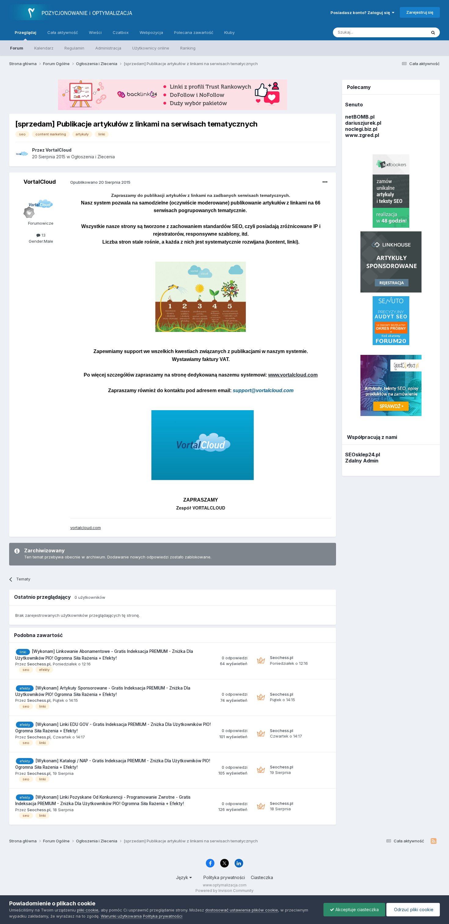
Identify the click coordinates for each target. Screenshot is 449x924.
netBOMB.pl (359, 117)
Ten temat (409, 32)
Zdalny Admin (361, 461)
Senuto (354, 104)
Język (182, 877)
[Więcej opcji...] (325, 182)
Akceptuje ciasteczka (356, 909)
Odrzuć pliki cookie (413, 909)
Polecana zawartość (193, 32)
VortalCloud (40, 182)
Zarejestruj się (419, 12)
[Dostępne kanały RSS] (433, 841)
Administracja (108, 48)
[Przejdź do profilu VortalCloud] (22, 153)
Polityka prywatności (224, 877)
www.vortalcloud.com (293, 374)
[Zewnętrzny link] (200, 296)
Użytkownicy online (150, 48)
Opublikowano (100, 182)
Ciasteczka (262, 877)
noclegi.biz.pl (361, 129)
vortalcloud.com (85, 527)
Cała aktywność (62, 32)
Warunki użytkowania (121, 916)
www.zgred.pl (362, 135)
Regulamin (74, 48)
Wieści (95, 32)
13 (43, 235)
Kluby (229, 32)
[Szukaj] (433, 32)
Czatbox (121, 32)
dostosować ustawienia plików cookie (241, 909)
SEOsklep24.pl (362, 454)
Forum (16, 48)
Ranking (187, 48)
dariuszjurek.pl (363, 123)
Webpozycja (151, 32)
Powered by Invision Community (224, 890)
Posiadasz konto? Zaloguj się (361, 12)
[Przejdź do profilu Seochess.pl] (261, 661)
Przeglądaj (25, 32)
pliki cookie (87, 909)
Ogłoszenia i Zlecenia (93, 156)
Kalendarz (43, 48)
